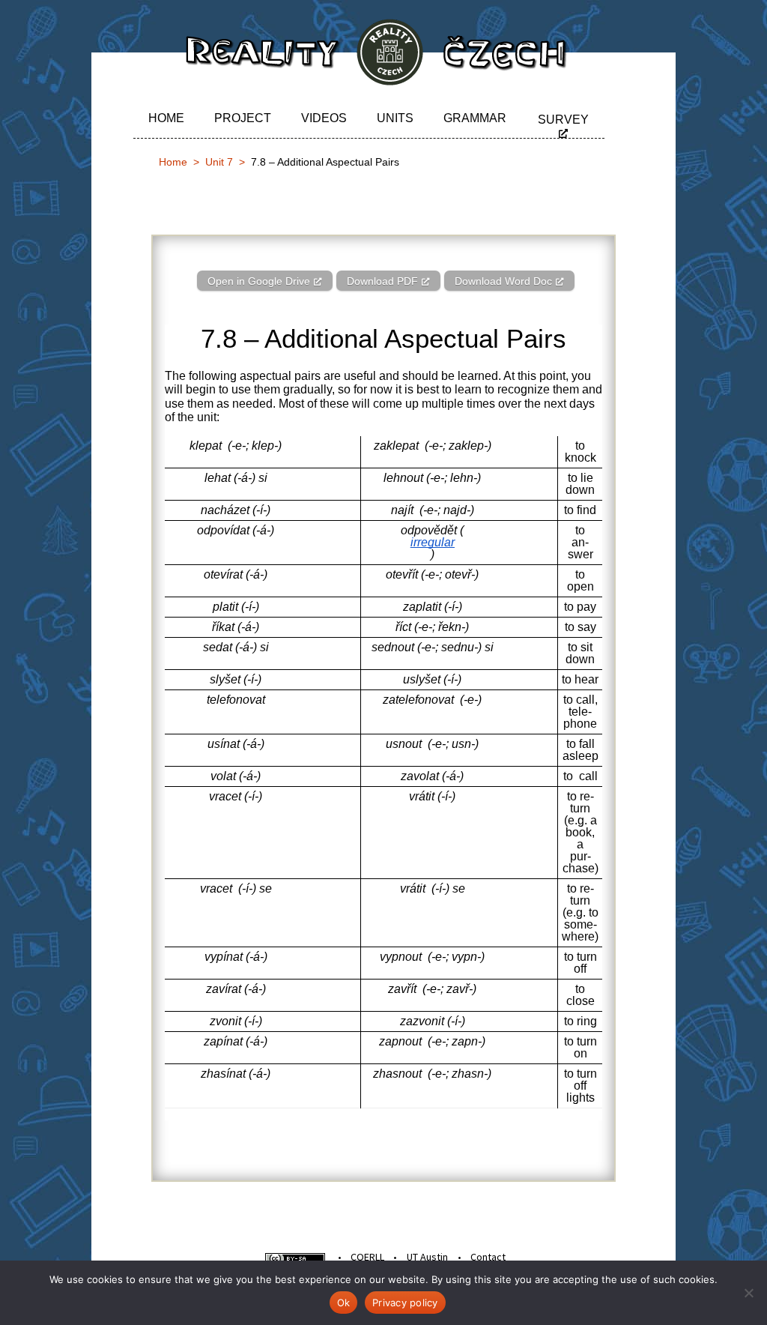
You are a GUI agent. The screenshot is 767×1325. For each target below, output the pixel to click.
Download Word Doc (503, 281)
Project (242, 118)
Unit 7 (219, 162)
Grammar (474, 118)
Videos (324, 118)
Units (395, 118)
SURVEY (563, 119)
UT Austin (427, 1257)
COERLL (367, 1257)
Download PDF (382, 281)
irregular (432, 542)
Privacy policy (405, 1303)
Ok (344, 1303)
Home (166, 118)
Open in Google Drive (258, 281)
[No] (748, 1292)
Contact (488, 1257)
